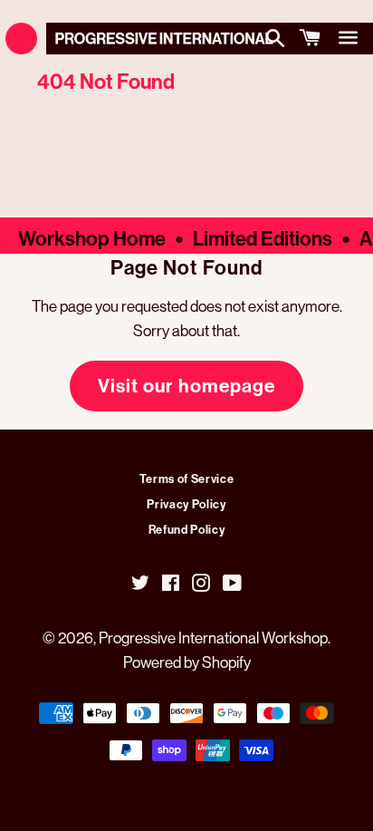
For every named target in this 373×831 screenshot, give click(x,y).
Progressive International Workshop (213, 637)
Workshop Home (92, 238)
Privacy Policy (186, 504)
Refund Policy (186, 529)
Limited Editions (262, 238)
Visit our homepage (186, 385)
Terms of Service (186, 478)
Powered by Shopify (187, 662)
